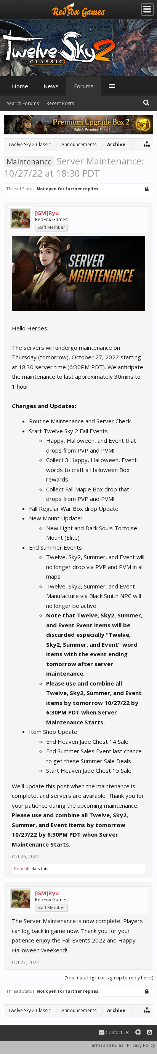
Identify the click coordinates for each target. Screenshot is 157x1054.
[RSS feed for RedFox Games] (149, 1032)
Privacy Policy (141, 1045)
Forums (84, 86)
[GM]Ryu (47, 213)
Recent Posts (60, 103)
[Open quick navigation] (147, 143)
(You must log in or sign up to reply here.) (108, 977)
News (51, 86)
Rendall (21, 868)
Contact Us (116, 1032)
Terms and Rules (106, 1045)
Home (20, 86)
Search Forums (23, 103)
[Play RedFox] (78, 9)
